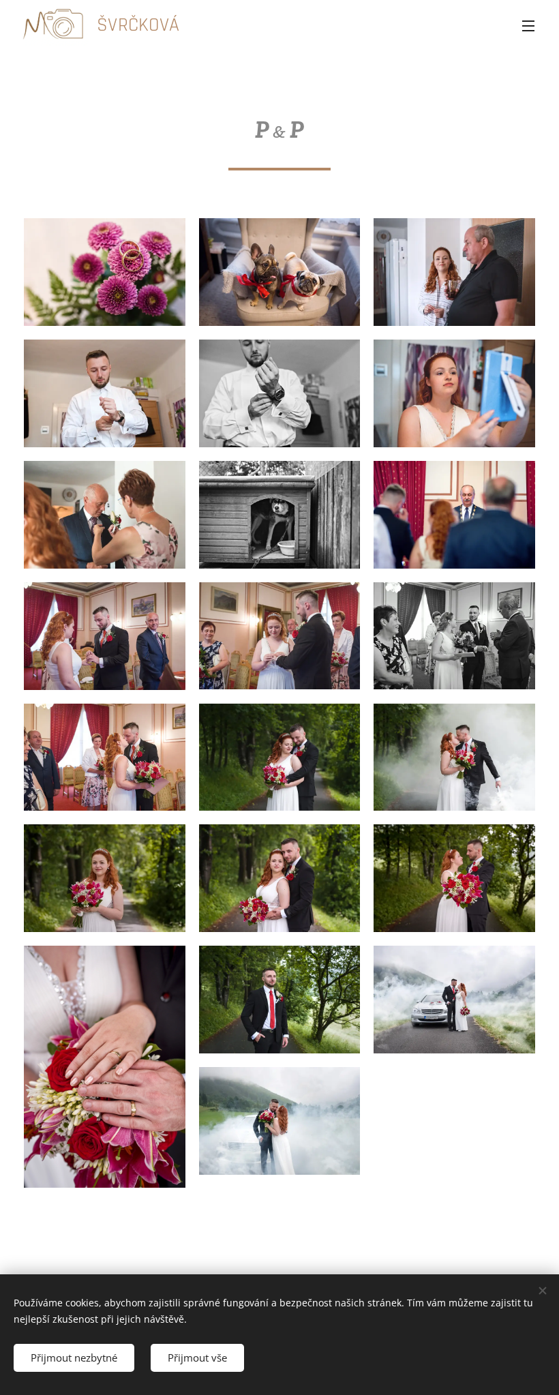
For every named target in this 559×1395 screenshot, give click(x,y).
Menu (528, 25)
